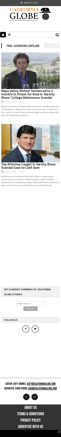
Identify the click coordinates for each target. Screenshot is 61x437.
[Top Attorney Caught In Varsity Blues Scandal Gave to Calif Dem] (30, 143)
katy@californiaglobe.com (41, 384)
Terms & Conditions (30, 413)
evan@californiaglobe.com (42, 388)
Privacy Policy (30, 420)
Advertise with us (30, 426)
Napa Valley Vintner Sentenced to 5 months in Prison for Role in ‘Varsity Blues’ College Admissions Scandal (28, 94)
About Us (30, 407)
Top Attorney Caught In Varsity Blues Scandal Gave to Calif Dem (28, 166)
